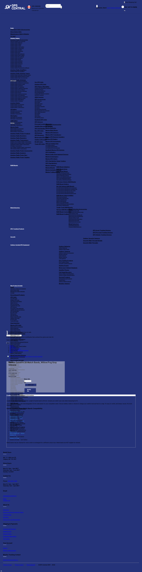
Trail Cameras (62, 258)
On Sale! (13, 36)
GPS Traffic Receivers (40, 112)
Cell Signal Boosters (65, 272)
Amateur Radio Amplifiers (18, 70)
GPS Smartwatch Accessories (42, 110)
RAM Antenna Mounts (61, 197)
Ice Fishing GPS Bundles (51, 146)
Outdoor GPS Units (14, 318)
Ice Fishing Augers (50, 145)
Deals (12, 28)
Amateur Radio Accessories (19, 40)
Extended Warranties (9, 536)
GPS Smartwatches (39, 92)
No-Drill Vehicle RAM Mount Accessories (66, 187)
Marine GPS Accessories (53, 124)
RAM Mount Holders (62, 184)
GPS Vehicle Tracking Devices (102, 235)
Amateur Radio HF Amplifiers (17, 71)
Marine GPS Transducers (53, 135)
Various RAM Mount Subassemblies (65, 204)
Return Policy (7, 534)
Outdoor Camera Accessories (66, 253)
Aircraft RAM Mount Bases (62, 172)
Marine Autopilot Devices (16, 352)
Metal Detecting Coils (74, 210)
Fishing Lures (49, 126)
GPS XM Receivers (39, 117)
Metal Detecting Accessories (78, 209)
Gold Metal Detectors (74, 225)
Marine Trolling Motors (16, 353)
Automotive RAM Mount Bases (63, 174)
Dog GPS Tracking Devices (65, 263)
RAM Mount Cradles (15, 418)
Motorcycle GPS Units (15, 316)
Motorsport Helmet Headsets (68, 268)
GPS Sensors (39, 122)
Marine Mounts (14, 350)
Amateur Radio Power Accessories (19, 397)
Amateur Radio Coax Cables (17, 47)
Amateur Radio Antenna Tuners (20, 73)
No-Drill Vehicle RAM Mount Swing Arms (66, 193)
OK (8, 343)
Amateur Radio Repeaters (16, 394)
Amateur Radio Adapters (16, 61)
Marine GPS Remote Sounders (55, 137)
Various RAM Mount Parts (16, 415)
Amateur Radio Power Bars (17, 399)
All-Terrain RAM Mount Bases (63, 178)
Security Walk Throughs (90, 243)
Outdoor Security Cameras (91, 238)
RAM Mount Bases (62, 171)
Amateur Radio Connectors (17, 48)
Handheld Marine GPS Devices (55, 150)
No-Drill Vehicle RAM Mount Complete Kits (66, 189)
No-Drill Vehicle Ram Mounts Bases (65, 192)
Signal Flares (62, 280)
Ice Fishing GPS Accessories (53, 148)
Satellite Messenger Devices (17, 309)
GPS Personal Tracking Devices (103, 232)
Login (108, 8)
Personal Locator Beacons (17, 308)
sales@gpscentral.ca (9, 496)
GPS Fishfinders (50, 152)
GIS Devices (13, 314)
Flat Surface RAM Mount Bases (63, 179)
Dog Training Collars (64, 262)
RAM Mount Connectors (16, 417)
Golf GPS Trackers (39, 95)
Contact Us (6, 500)
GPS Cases (37, 102)
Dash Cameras (62, 255)
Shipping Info (7, 531)
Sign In (5, 548)
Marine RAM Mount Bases (62, 175)
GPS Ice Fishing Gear (52, 143)
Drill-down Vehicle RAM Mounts (66, 182)
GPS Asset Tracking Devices (102, 230)
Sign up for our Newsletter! (11, 520)
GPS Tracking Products (17, 229)
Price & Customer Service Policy (13, 512)
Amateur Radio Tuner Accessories (18, 77)
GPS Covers (38, 116)
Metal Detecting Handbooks (75, 215)
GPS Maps (37, 108)
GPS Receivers (14, 315)
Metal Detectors (74, 224)
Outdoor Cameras (64, 251)
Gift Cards (6, 539)
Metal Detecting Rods (74, 220)
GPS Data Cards (38, 103)
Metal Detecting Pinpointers (75, 219)
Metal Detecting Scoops (75, 222)
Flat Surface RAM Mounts (62, 205)
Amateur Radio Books (15, 59)
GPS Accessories (40, 99)
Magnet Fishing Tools (74, 217)
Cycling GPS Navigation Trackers (43, 88)
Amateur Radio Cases (15, 45)
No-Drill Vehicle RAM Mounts (65, 186)
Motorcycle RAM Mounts (62, 202)
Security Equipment (16, 421)
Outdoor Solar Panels (64, 249)
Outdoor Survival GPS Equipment (19, 245)
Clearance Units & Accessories (20, 29)
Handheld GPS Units (41, 120)
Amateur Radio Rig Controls (17, 56)
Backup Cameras (63, 254)
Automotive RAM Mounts (62, 198)
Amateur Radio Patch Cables (17, 55)
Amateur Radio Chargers (16, 63)
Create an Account (115, 8)
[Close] (124, 10)
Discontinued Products (17, 295)
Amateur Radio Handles (16, 49)
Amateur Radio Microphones (17, 54)
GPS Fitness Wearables (42, 86)
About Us (6, 510)
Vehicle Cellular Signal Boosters (67, 275)
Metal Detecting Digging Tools (76, 212)
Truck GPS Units (14, 321)
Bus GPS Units (13, 312)
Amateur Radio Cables (15, 44)
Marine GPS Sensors (52, 132)
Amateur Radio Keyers (15, 65)
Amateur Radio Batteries (16, 42)
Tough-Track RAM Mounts (64, 207)
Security (12, 237)
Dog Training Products (66, 260)
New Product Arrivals (16, 285)
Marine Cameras (51, 165)
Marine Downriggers (52, 156)
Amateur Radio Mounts (16, 66)
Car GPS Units (39, 82)
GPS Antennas (38, 101)
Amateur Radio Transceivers (17, 395)
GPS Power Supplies (40, 106)
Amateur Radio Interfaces (16, 51)
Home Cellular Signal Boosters (66, 273)
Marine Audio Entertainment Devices (57, 154)
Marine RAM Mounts (61, 201)
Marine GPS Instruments (53, 141)
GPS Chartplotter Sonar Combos (56, 161)
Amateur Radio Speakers (16, 58)
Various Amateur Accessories (17, 41)
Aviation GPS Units (40, 84)
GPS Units (13, 297)
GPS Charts (37, 113)
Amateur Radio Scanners (16, 398)
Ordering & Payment (9, 529)
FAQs (4, 499)
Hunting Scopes (64, 265)
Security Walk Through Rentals (92, 240)
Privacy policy (19, 565)
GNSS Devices (39, 97)
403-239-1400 (12, 481)
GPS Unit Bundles (14, 311)
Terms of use (7, 565)
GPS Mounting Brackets (40, 109)
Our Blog (6, 517)
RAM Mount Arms (61, 169)
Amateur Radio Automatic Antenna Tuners (20, 75)
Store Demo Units (16, 32)
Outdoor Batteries (64, 246)
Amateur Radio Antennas (18, 80)
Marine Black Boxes (52, 130)
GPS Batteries (38, 105)
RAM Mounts (14, 165)
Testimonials (7, 515)
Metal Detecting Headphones (76, 216)
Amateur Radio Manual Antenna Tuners (19, 76)
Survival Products (64, 277)
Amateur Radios (15, 38)
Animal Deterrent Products (65, 278)
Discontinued (31, 565)
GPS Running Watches (40, 91)
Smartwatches (14, 323)
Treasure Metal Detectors (75, 227)
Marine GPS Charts (51, 159)
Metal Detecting (15, 208)
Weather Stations (64, 283)
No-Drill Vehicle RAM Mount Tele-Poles (66, 190)
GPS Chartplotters (51, 163)
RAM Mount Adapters (63, 167)
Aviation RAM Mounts (61, 199)
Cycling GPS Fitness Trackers (42, 93)
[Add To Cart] (30, 384)
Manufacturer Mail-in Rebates (19, 34)
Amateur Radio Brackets (16, 62)
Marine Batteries (51, 128)
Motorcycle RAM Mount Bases (63, 177)
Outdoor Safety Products (65, 281)
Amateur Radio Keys (15, 52)
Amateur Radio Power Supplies (18, 401)
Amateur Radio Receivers (16, 392)
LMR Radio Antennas (15, 123)
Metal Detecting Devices (18, 355)
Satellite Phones (64, 270)
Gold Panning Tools (73, 213)
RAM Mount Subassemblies (64, 195)
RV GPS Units (13, 319)
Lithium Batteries (63, 248)
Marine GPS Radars (52, 139)
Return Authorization (9, 550)
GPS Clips (37, 114)
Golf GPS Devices (39, 89)
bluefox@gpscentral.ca (10, 560)
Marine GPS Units (15, 325)
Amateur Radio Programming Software (19, 67)
